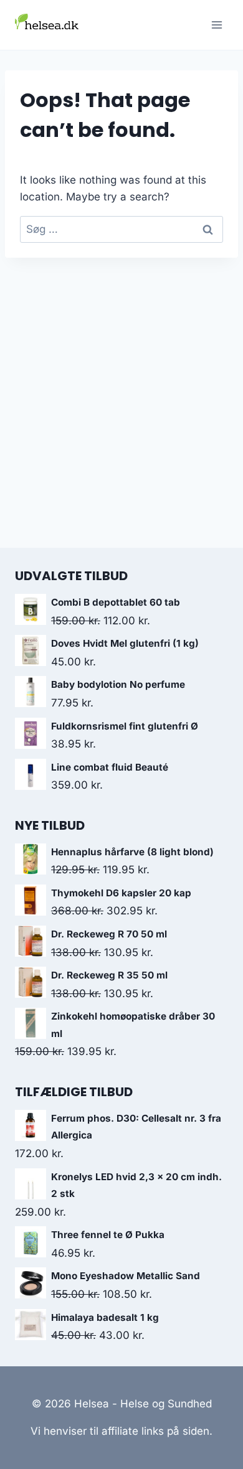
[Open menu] (216, 24)
